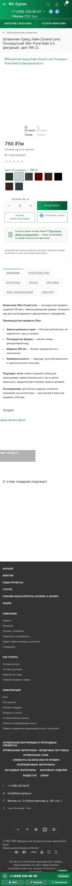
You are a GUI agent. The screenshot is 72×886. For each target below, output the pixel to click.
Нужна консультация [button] (20, 217)
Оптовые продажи (12, 707)
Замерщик (63, 876)
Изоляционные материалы (36, 764)
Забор (44, 775)
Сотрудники (9, 646)
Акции (7, 603)
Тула (34, 16)
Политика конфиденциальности (19, 723)
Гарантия (48, 292)
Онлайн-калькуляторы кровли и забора (31, 596)
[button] (9, 205)
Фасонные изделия (53, 770)
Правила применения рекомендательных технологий (31, 728)
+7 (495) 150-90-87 (26, 11)
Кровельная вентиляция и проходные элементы (30, 744)
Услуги (7, 589)
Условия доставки (12, 669)
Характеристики (38, 273)
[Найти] (48, 4)
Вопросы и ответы (12, 712)
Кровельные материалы (20, 750)
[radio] (9, 176)
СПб (27, 16)
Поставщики (9, 702)
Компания (10, 613)
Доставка (53, 282)
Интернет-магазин (18, 23)
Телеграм (27, 829)
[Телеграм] (51, 11)
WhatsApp (36, 829)
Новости (7, 620)
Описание (13, 273)
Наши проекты (13, 582)
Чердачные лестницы (54, 750)
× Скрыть (62, 870)
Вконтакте (18, 829)
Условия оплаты (11, 664)
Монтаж (8, 575)
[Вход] (56, 4)
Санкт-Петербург (16, 808)
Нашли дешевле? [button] (17, 155)
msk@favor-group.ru (19, 793)
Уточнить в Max (54, 215)
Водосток (30, 775)
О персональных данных (16, 718)
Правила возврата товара (16, 679)
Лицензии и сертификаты (16, 636)
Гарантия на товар (12, 674)
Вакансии (8, 625)
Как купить (13, 282)
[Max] (57, 11)
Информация (12, 690)
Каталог (8, 568)
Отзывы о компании (13, 631)
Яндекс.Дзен (54, 829)
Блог (5, 697)
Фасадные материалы (20, 770)
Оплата (33, 282)
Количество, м (20, 198)
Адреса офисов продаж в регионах (21, 641)
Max (45, 829)
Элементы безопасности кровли (36, 760)
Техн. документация (19, 292)
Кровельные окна (36, 755)
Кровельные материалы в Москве (21, 848)
